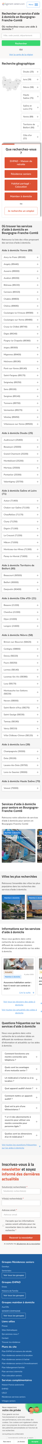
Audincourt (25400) (13, 440)
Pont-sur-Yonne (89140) (15, 368)
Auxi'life (5, 1307)
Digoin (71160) (11, 528)
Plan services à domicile (12, 1371)
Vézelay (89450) (11, 417)
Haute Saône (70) (28, 96)
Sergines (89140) (12, 396)
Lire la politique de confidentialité (13, 1434)
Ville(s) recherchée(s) (12, 1198)
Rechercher (21, 43)
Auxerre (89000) (11, 271)
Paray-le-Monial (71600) (15, 556)
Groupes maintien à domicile (18, 1302)
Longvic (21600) (11, 626)
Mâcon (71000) (11, 542)
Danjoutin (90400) (12, 589)
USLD (4, 1393)
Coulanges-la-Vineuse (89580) (18, 312)
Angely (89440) (11, 264)
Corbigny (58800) (12, 648)
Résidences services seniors (13, 1397)
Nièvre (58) (28, 87)
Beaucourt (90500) (13, 575)
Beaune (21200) (11, 605)
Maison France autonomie (13, 1384)
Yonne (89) (28, 116)
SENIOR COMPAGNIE (11, 1311)
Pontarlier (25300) (12, 474)
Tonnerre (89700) (12, 403)
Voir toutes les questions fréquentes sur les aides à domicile (19, 1146)
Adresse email (8, 1210)
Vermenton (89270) (13, 410)
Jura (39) (27, 79)
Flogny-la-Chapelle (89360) (17, 340)
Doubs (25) (28, 71)
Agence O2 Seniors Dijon (17, 839)
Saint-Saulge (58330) (14, 714)
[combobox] (21, 36)
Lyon (13, 916)
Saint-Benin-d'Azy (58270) (17, 707)
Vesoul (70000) (11, 788)
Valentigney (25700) (13, 481)
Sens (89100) (10, 389)
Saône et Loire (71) (27, 107)
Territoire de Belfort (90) (29, 126)
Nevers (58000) (11, 700)
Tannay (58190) (11, 721)
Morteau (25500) (12, 467)
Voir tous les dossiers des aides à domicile (19, 1003)
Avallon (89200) (11, 278)
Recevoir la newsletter (21, 1237)
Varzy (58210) (10, 728)
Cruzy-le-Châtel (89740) (15, 326)
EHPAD (5, 1389)
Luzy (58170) (10, 683)
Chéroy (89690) (11, 305)
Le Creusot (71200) (13, 535)
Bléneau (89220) (12, 285)
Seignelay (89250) (12, 382)
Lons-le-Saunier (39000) (15, 772)
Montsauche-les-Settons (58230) (16, 692)
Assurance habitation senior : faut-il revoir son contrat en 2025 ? (18, 985)
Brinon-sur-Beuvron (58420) (17, 642)
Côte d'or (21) (27, 137)
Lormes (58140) (11, 669)
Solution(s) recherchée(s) (14, 1187)
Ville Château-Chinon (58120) (18, 735)
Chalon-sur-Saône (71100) (17, 507)
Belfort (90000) (11, 582)
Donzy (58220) (11, 655)
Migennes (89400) (12, 354)
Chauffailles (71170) (13, 514)
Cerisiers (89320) (12, 292)
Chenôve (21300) (12, 612)
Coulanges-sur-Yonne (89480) (18, 319)
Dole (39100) (10, 758)
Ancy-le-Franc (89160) (15, 257)
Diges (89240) (10, 333)
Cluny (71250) (10, 521)
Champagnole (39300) (14, 751)
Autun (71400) (11, 500)
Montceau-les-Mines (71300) (18, 549)
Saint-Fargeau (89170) (14, 375)
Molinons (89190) (12, 361)
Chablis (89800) (11, 298)
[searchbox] (21, 35)
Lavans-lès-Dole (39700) (16, 765)
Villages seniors (8, 1401)
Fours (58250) (10, 662)
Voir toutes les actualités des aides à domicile (19, 1011)
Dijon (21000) (10, 619)
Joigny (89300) (11, 347)
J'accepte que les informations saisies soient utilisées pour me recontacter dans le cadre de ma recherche (20, 1225)
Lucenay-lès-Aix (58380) (16, 676)
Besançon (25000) (12, 446)
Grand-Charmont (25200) (16, 453)
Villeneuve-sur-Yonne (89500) (18, 424)
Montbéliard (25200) (14, 460)
